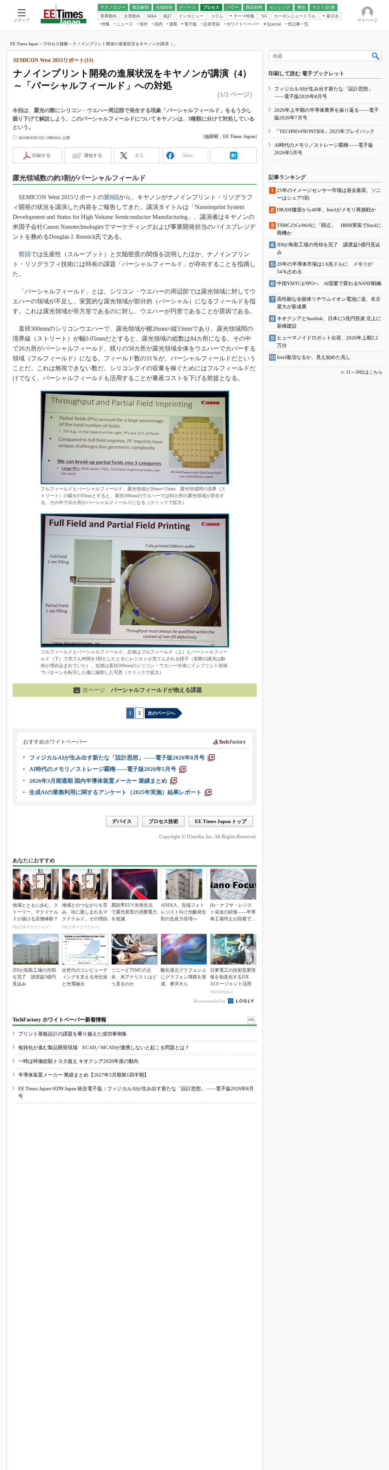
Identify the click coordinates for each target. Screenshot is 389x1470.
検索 (376, 56)
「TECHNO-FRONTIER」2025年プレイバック (324, 131)
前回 (25, 254)
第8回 (111, 197)
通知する (93, 155)
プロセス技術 (55, 43)
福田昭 (211, 136)
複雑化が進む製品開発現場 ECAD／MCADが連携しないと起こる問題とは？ (104, 1047)
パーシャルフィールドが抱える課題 (138, 690)
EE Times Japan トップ (221, 821)
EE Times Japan (24, 43)
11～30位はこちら (364, 372)
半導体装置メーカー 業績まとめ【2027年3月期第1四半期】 (83, 1075)
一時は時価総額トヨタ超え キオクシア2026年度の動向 (78, 1061)
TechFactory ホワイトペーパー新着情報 (59, 1020)
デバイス (122, 821)
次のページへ (161, 713)
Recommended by (210, 1001)
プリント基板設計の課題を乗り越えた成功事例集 (72, 1034)
